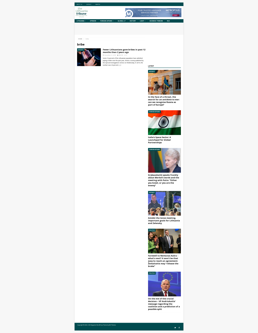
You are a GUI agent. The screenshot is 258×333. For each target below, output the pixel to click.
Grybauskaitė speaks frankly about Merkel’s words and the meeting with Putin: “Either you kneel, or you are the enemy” (163, 180)
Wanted (97, 4)
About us (79, 4)
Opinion (93, 21)
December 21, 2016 (110, 55)
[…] (120, 65)
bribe (110, 60)
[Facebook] (179, 327)
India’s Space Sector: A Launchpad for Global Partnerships (159, 140)
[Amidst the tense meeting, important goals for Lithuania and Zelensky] (164, 203)
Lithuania (80, 21)
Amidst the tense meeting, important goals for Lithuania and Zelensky (164, 221)
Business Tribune (156, 21)
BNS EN (121, 55)
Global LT (122, 21)
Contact (88, 4)
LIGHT (142, 21)
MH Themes (112, 325)
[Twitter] (175, 327)
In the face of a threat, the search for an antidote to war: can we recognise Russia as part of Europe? (164, 101)
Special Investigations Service (114, 63)
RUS (168, 21)
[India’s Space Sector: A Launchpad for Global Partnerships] (164, 122)
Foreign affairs (106, 21)
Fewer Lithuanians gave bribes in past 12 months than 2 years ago (124, 51)
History (133, 21)
